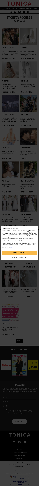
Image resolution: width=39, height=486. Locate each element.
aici (11, 247)
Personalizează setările (19, 257)
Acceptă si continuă (19, 253)
